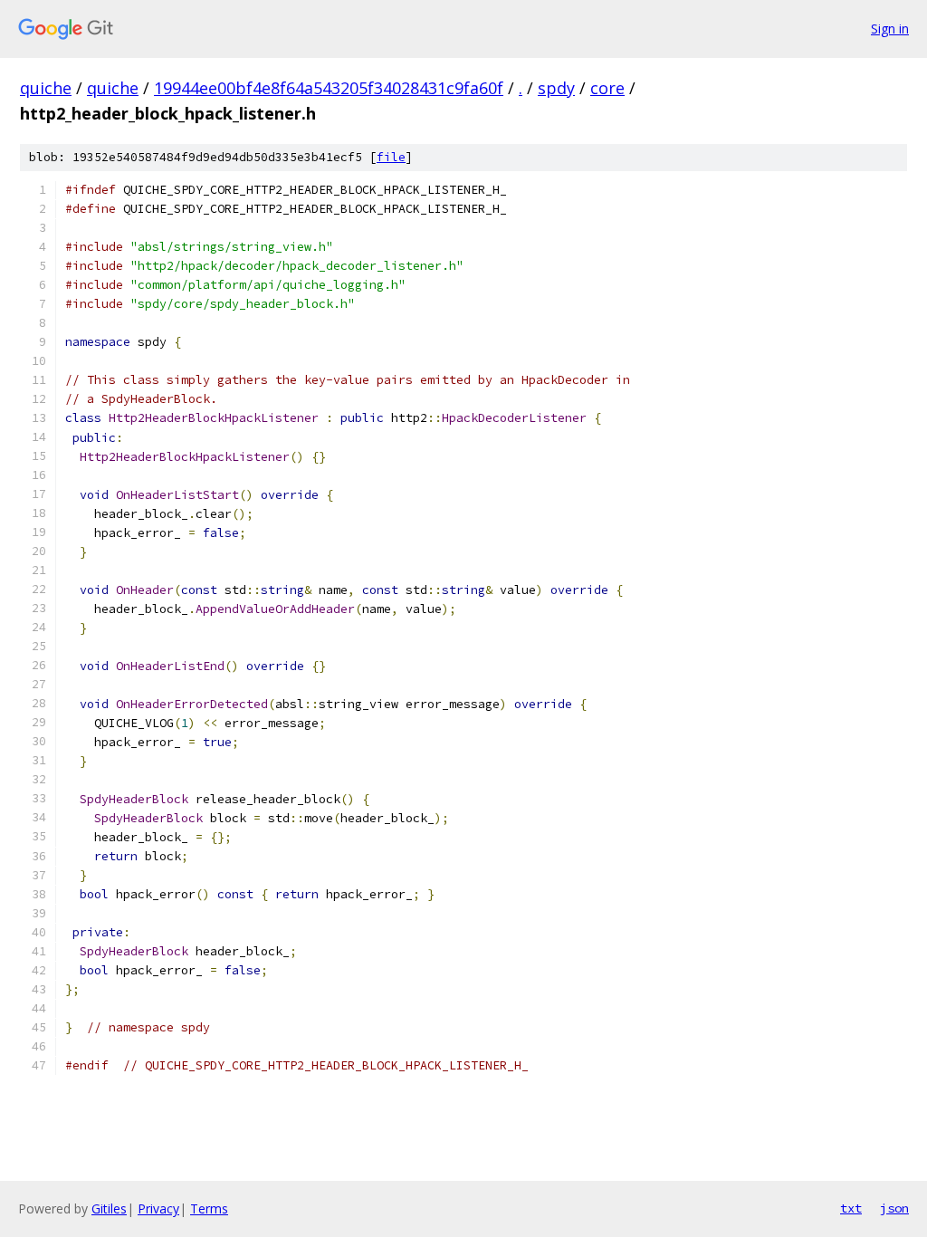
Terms (209, 1208)
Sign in (890, 28)
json (894, 1208)
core (607, 88)
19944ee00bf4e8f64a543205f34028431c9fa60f (328, 88)
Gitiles (109, 1208)
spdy (556, 88)
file (391, 157)
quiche (46, 88)
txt (851, 1208)
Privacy (158, 1208)
